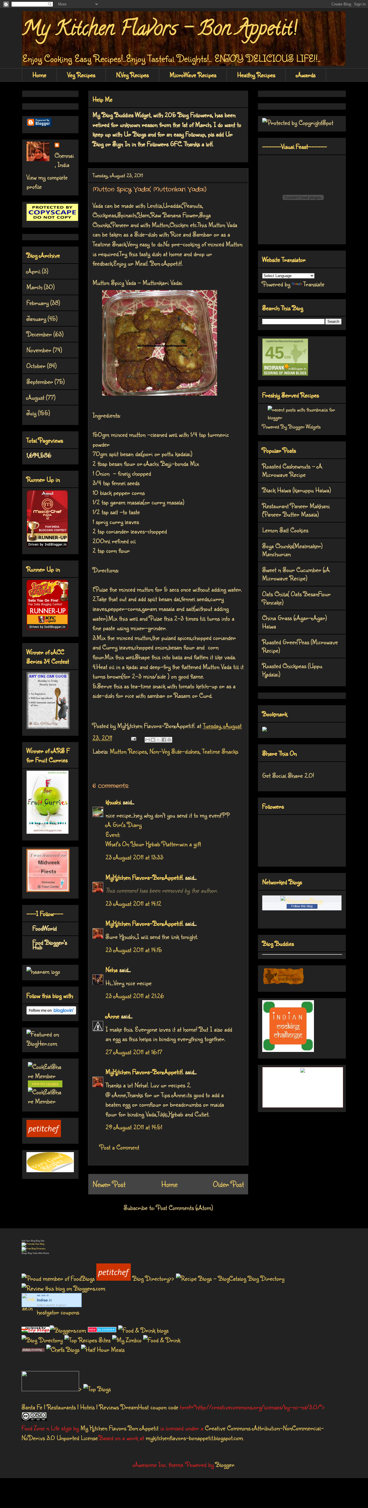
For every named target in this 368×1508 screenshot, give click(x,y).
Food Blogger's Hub (49, 944)
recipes (52, 1084)
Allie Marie (43, 1253)
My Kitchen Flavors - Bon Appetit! (159, 30)
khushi (113, 801)
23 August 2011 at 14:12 (133, 903)
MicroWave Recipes (193, 74)
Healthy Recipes (256, 74)
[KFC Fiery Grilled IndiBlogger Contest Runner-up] (47, 627)
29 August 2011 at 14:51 (134, 1126)
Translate (313, 283)
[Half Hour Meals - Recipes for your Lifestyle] (102, 1349)
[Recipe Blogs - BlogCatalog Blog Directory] (230, 1278)
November (38, 349)
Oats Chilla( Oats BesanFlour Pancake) (296, 598)
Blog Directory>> (154, 1278)
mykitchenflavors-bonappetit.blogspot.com (194, 1437)
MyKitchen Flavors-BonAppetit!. (144, 877)
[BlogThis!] (153, 740)
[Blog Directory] (42, 1339)
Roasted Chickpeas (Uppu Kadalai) (292, 669)
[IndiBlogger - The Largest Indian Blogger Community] (283, 982)
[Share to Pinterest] (169, 740)
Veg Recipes (81, 74)
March (34, 286)
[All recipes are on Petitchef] (43, 1134)
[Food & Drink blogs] (143, 1330)
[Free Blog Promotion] (33, 1244)
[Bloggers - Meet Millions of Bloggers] (69, 1330)
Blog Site (40, 1241)
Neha (112, 969)
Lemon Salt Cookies (285, 529)
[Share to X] (158, 740)
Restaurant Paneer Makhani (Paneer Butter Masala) (296, 509)
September (39, 381)
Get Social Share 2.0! (288, 775)
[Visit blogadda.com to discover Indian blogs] (102, 1330)
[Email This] (147, 740)
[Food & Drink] (161, 1339)
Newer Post (109, 1184)
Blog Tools (33, 1253)
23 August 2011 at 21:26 (135, 995)
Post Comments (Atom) (184, 1207)
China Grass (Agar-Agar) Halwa (294, 621)
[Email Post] (133, 737)
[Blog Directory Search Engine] (33, 1248)
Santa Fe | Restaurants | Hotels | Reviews (70, 1406)
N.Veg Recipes (132, 74)
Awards (305, 74)
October (35, 365)
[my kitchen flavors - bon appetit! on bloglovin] (51, 1012)
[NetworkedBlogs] (302, 900)
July (31, 412)
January (36, 318)
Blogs (24, 1253)
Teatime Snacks (220, 751)
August (35, 397)
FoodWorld (44, 928)
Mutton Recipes (128, 751)
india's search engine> (52, 1305)
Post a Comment (119, 1147)
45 (274, 352)
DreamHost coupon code (149, 1406)
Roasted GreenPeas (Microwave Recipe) (300, 646)
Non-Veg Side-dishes (174, 751)
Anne (112, 1015)
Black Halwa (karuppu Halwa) (296, 489)
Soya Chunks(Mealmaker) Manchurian (292, 549)
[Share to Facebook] (164, 740)
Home (39, 74)
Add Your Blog (28, 1241)
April (33, 270)
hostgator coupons (58, 1311)
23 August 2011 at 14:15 (134, 949)
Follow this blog (302, 906)
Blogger (224, 1464)
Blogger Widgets (304, 426)
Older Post (228, 1184)
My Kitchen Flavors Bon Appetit (119, 1427)
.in (44, 1300)
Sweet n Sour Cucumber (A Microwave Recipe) (296, 573)
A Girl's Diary (123, 824)
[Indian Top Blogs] (36, 1330)
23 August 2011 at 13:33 (134, 857)
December (39, 333)
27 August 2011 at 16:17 (134, 1051)
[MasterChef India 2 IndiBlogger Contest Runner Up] (47, 545)
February (37, 302)
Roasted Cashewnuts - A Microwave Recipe (292, 470)
